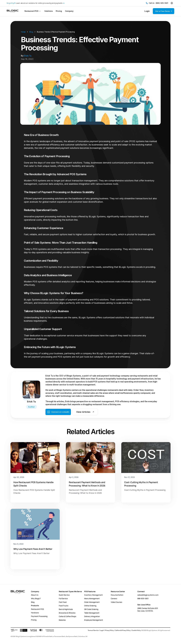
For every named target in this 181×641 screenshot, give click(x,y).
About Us (34, 595)
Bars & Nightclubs (66, 609)
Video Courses (116, 602)
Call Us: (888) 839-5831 (158, 3)
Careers (114, 598)
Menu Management (92, 598)
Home (23, 32)
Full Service (63, 598)
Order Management (92, 602)
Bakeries (62, 620)
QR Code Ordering (91, 609)
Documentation (117, 595)
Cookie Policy (136, 630)
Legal (102, 630)
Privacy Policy (109, 630)
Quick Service (64, 595)
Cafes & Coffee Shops (67, 616)
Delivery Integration (92, 616)
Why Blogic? (36, 598)
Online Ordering (90, 605)
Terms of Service (93, 630)
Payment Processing (39, 616)
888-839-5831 (143, 598)
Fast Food (62, 602)
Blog (31, 32)
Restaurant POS (37, 609)
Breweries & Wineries (67, 613)
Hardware (35, 612)
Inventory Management (93, 595)
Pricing (33, 620)
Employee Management (93, 620)
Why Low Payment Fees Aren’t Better (32, 548)
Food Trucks (63, 605)
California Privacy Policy (123, 630)
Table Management (91, 613)
